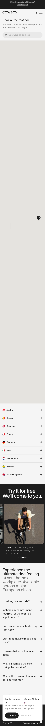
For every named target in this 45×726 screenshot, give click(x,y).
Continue (12, 715)
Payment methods (31, 723)
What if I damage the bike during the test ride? (17, 665)
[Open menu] (40, 12)
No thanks (26, 715)
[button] (38, 218)
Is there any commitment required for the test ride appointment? (17, 613)
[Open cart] (35, 12)
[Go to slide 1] (18, 557)
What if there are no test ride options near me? (19, 678)
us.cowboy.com (26, 708)
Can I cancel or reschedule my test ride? (19, 628)
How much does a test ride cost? (18, 653)
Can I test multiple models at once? (19, 640)
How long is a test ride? (16, 601)
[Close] (42, 4)
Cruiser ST (7, 723)
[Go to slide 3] (24, 557)
